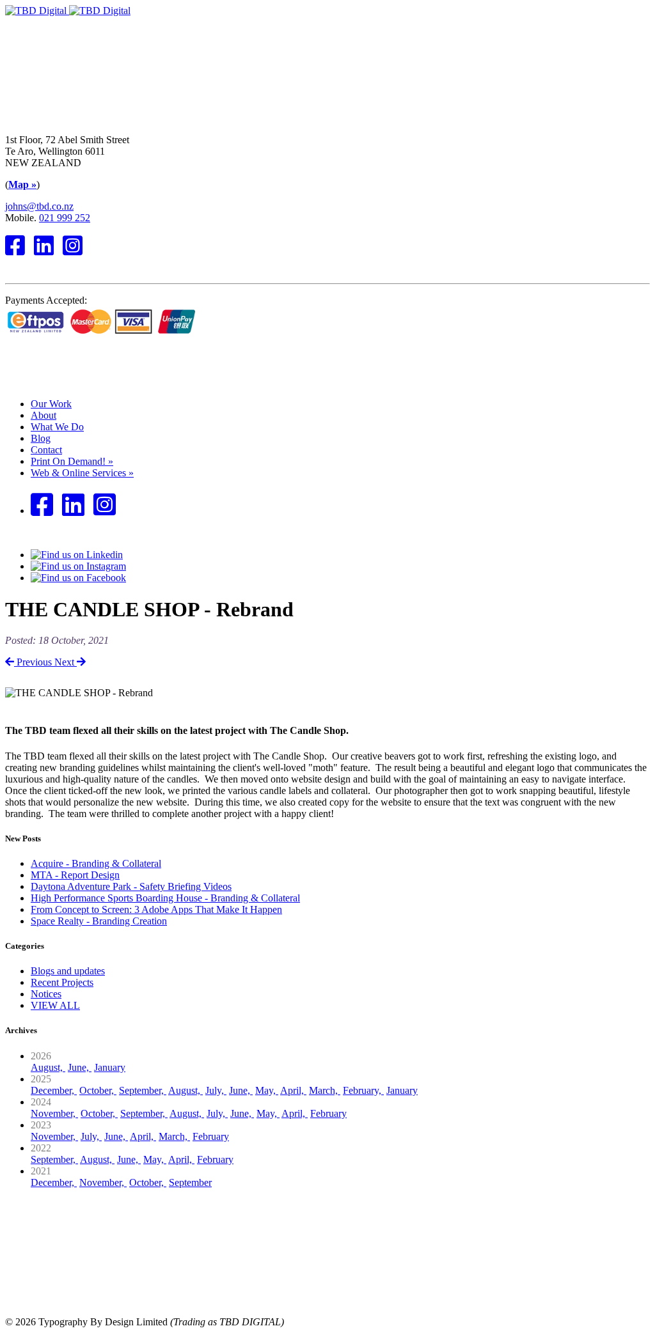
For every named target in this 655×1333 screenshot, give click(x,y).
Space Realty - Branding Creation (99, 921)
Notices (46, 993)
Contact (46, 449)
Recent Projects (62, 982)
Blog (41, 438)
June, (79, 1067)
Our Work (51, 403)
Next (65, 662)
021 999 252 (64, 217)
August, (48, 1067)
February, (363, 1090)
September (190, 1182)
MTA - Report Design (75, 874)
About (43, 415)
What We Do (57, 426)
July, (215, 1090)
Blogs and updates (68, 970)
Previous (34, 662)
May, (266, 1090)
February (328, 1113)
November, (54, 1113)
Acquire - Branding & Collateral (96, 863)
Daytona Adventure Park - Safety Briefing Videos (131, 886)
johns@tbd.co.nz (39, 206)
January (109, 1067)
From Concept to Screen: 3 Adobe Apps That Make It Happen (156, 909)
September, (142, 1090)
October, (97, 1090)
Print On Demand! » (72, 461)
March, (324, 1090)
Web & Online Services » (82, 472)
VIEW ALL (55, 1005)
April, (293, 1090)
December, (54, 1090)
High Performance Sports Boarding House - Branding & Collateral (165, 898)
